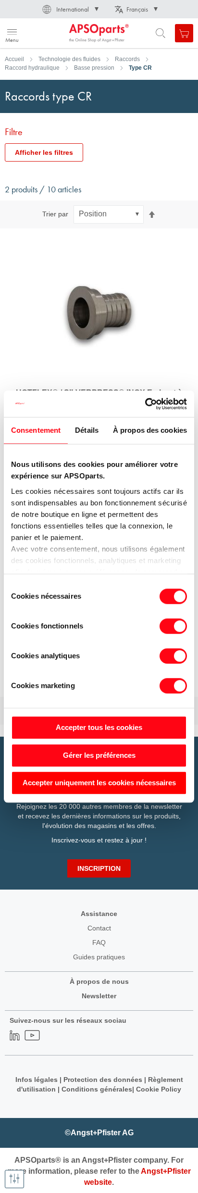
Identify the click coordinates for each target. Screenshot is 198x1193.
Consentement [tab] (36, 430)
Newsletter (99, 996)
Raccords (127, 59)
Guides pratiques (99, 957)
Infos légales (36, 1079)
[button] (70, 9)
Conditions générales (97, 1089)
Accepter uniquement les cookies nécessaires (99, 783)
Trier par (55, 214)
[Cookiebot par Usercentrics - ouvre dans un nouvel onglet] (145, 404)
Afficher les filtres (44, 152)
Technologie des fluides (69, 59)
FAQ (99, 942)
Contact (99, 928)
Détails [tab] (87, 430)
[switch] (173, 627)
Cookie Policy (158, 1089)
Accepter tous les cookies (99, 727)
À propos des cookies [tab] (150, 430)
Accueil (14, 59)
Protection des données (102, 1079)
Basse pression (94, 67)
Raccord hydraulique (32, 67)
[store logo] (54, 33)
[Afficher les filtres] (14, 1179)
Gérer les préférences (99, 755)
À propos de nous (99, 981)
